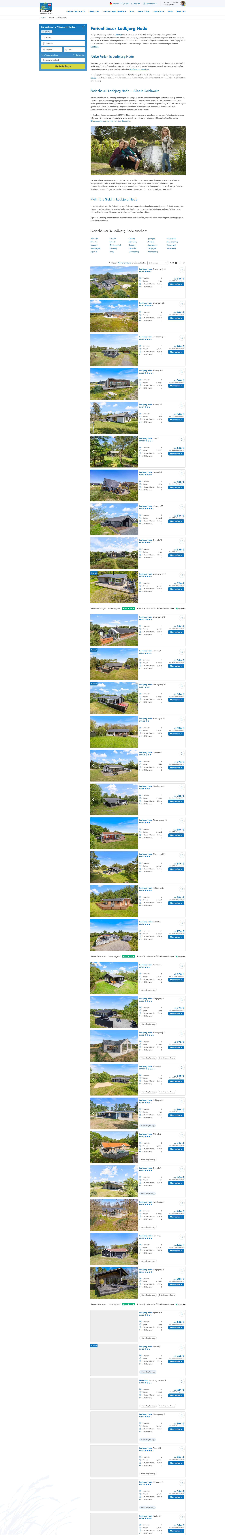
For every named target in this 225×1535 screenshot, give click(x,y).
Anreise (48, 37)
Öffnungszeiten (96, 121)
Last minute (158, 11)
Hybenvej (113, 248)
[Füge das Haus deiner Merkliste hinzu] (182, 270)
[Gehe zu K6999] (138, 1181)
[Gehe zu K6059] (138, 1147)
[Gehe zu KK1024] (138, 1079)
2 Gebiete (46, 31)
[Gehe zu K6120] (138, 1394)
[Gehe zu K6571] (138, 316)
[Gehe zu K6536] (138, 587)
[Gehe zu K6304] (138, 1012)
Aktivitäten (143, 11)
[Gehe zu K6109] (138, 418)
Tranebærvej (171, 248)
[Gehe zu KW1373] (138, 1495)
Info (131, 11)
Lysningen (151, 238)
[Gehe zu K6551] (138, 698)
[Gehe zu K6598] (138, 350)
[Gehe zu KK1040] (138, 451)
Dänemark (94, 11)
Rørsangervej (153, 251)
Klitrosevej (133, 241)
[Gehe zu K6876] (138, 1427)
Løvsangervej (134, 251)
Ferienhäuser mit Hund (114, 11)
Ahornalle (94, 238)
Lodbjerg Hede (61, 17)
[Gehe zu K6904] (138, 1249)
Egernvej (94, 251)
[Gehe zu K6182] (138, 978)
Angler (93, 77)
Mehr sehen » (177, 284)
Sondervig (95, 46)
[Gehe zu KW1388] (138, 732)
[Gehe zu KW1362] (138, 765)
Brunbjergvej (95, 248)
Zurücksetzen (80, 55)
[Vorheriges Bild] (93, 282)
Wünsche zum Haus (51, 55)
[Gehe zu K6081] (138, 664)
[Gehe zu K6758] (138, 553)
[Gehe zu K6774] (138, 799)
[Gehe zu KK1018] (138, 630)
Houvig (119, 34)
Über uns (181, 11)
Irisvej (112, 251)
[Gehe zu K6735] (138, 282)
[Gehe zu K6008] (138, 1046)
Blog (170, 11)
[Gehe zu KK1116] (138, 1283)
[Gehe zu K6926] (138, 519)
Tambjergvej (171, 245)
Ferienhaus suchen (75, 11)
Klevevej (132, 238)
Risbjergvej (152, 248)
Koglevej (132, 245)
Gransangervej (115, 245)
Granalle (113, 241)
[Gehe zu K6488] (138, 1360)
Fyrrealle (113, 238)
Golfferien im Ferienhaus (139, 69)
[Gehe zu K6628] (138, 384)
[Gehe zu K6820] (138, 867)
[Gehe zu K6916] (138, 485)
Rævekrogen (152, 245)
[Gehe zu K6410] (138, 1113)
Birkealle (94, 241)
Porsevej (151, 241)
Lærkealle (132, 248)
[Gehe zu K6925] (138, 1326)
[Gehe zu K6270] (138, 1461)
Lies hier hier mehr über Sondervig (116, 121)
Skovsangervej (172, 241)
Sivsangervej (171, 238)
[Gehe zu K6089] (138, 935)
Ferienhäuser (63, 66)
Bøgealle (94, 245)
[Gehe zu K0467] (138, 1215)
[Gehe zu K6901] (138, 901)
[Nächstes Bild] (135, 282)
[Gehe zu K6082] (138, 833)
